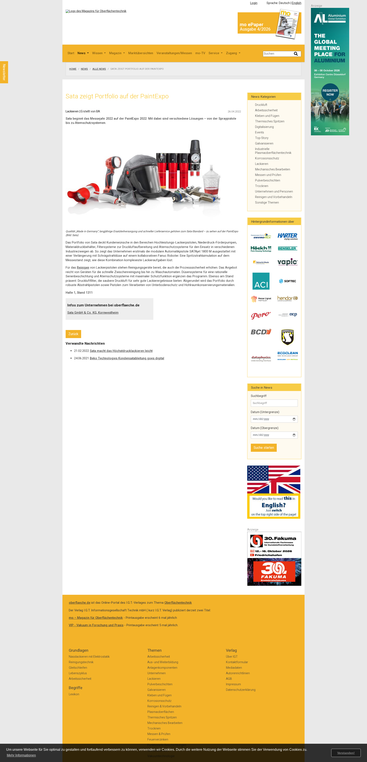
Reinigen (83, 267)
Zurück (73, 334)
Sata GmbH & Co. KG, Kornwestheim (93, 312)
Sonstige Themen (267, 202)
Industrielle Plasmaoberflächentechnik (273, 151)
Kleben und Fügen (267, 116)
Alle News (99, 69)
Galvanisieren (264, 143)
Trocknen (261, 186)
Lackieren (261, 164)
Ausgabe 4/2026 (255, 29)
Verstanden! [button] (346, 753)
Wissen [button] (97, 53)
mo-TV (200, 53)
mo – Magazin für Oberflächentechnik (96, 618)
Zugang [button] (232, 53)
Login (253, 3)
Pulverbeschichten (267, 180)
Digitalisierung (264, 127)
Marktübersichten (140, 53)
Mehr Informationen (21, 755)
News (84, 69)
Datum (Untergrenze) (265, 412)
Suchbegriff (259, 396)
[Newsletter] (11, 57)
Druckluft (261, 105)
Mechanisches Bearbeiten (272, 169)
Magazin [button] (115, 53)
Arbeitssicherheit (266, 110)
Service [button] (214, 53)
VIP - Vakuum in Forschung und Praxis (96, 625)
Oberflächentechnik (178, 603)
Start (71, 53)
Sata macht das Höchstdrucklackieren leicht (121, 351)
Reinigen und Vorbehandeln (273, 197)
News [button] (82, 53)
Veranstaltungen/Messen (174, 53)
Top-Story (261, 138)
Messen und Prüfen (268, 175)
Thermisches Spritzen (269, 121)
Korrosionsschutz (267, 158)
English (296, 3)
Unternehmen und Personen (274, 191)
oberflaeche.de (79, 603)
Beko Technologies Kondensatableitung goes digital (127, 358)
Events (259, 132)
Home (72, 69)
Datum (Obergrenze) (264, 428)
